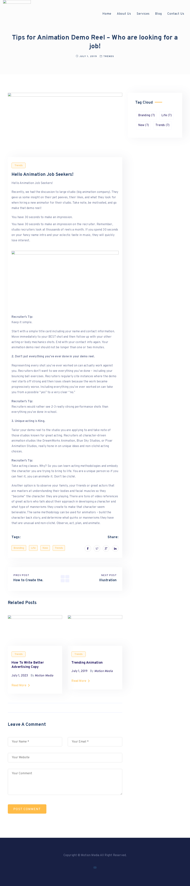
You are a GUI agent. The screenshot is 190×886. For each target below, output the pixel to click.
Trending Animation (87, 663)
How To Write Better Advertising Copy (28, 665)
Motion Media (44, 676)
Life (33, 548)
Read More (19, 685)
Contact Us (175, 14)
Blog (158, 14)
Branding (19, 548)
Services (143, 14)
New (45, 548)
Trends (108, 56)
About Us (124, 14)
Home (106, 14)
